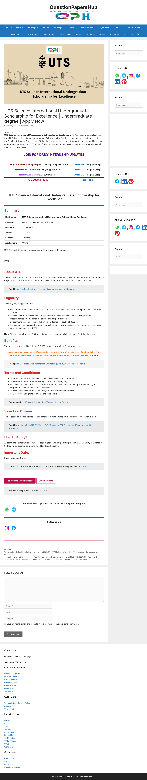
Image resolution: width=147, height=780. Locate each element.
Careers (102, 34)
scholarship (19, 552)
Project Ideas (104, 28)
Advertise (91, 34)
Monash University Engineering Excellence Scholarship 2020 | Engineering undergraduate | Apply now (47, 559)
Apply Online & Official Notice (19, 481)
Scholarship (71, 28)
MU (5, 723)
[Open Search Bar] (138, 34)
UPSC (117, 28)
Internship (8, 735)
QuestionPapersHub (73, 7)
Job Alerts (8, 691)
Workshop (79, 34)
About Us (19, 28)
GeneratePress (89, 776)
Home (7, 28)
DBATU (7, 720)
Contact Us (128, 34)
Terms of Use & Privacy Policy (17, 703)
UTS (50, 552)
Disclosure (8, 764)
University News (14, 34)
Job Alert (45, 28)
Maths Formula (49, 34)
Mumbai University (12, 677)
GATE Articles (32, 34)
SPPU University (11, 680)
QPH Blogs (31, 28)
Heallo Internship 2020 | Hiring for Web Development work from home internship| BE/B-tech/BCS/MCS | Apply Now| (52, 557)
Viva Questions (65, 34)
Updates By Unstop (87, 28)
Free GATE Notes (133, 28)
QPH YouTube (115, 34)
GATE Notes (9, 688)
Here (46, 490)
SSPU (6, 726)
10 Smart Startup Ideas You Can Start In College (47, 402)
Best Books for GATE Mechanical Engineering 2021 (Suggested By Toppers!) (50, 364)
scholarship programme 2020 (35, 552)
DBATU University (12, 674)
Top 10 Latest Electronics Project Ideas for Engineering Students (44, 289)
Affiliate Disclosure (12, 767)
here (84, 466)
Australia (10, 552)
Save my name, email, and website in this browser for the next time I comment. (43, 624)
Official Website (46, 481)
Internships (58, 28)
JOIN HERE (79, 164)
